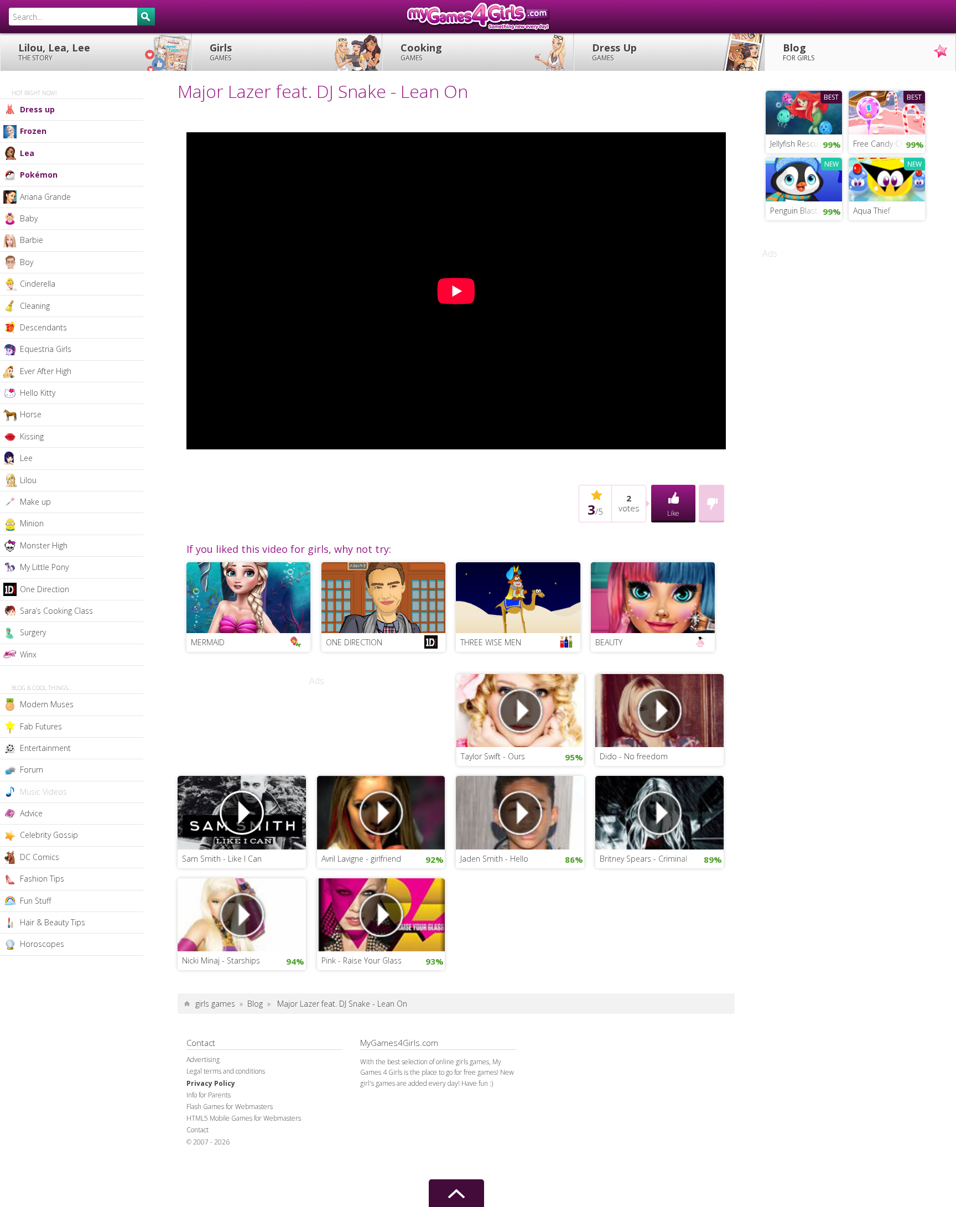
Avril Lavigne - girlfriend (361, 858)
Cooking (421, 52)
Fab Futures (41, 726)
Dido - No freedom (634, 756)
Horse (30, 414)
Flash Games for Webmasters (229, 1106)
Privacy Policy (210, 1083)
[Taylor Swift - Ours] (520, 709)
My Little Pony (44, 567)
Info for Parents (208, 1095)
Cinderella (37, 283)
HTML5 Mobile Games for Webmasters (243, 1118)
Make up (35, 501)
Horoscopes (42, 944)
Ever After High (45, 371)
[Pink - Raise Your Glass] (381, 913)
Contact (197, 1130)
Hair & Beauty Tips (52, 922)
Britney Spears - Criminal (643, 858)
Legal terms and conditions (225, 1071)
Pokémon (39, 174)
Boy (26, 262)
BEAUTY (608, 642)
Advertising (203, 1059)
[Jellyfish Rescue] (804, 111)
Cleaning (35, 306)
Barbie (31, 240)
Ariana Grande (45, 196)
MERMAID (208, 642)
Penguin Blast (794, 210)
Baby (29, 218)
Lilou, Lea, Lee (54, 52)
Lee (26, 458)
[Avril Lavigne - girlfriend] (381, 811)
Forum (31, 769)
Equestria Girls (45, 349)
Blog (798, 52)
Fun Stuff (35, 900)
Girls (221, 52)
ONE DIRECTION (354, 642)
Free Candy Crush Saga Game (889, 143)
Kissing (32, 436)
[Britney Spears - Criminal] (659, 811)
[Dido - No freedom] (659, 709)
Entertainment (45, 748)
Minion (32, 523)
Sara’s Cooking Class (56, 610)
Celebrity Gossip (49, 835)
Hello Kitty (37, 392)
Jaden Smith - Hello (494, 858)
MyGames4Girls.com (478, 16)
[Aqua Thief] (887, 178)
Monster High (43, 545)
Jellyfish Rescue (796, 143)
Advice (31, 813)
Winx (28, 654)
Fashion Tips (42, 878)
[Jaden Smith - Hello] (520, 811)
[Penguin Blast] (804, 178)
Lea (27, 153)
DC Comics (39, 857)
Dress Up (614, 52)
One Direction (44, 589)
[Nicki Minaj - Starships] (242, 913)
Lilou (28, 480)
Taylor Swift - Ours (493, 756)
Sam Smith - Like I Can (222, 858)
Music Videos (43, 791)
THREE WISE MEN (490, 642)
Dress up (37, 109)
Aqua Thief (871, 210)
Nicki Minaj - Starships (221, 960)
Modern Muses (47, 704)
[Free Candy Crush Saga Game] (887, 111)
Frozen (33, 131)
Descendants (43, 327)
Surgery (33, 632)
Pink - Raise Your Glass (361, 960)
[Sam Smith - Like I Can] (242, 811)
